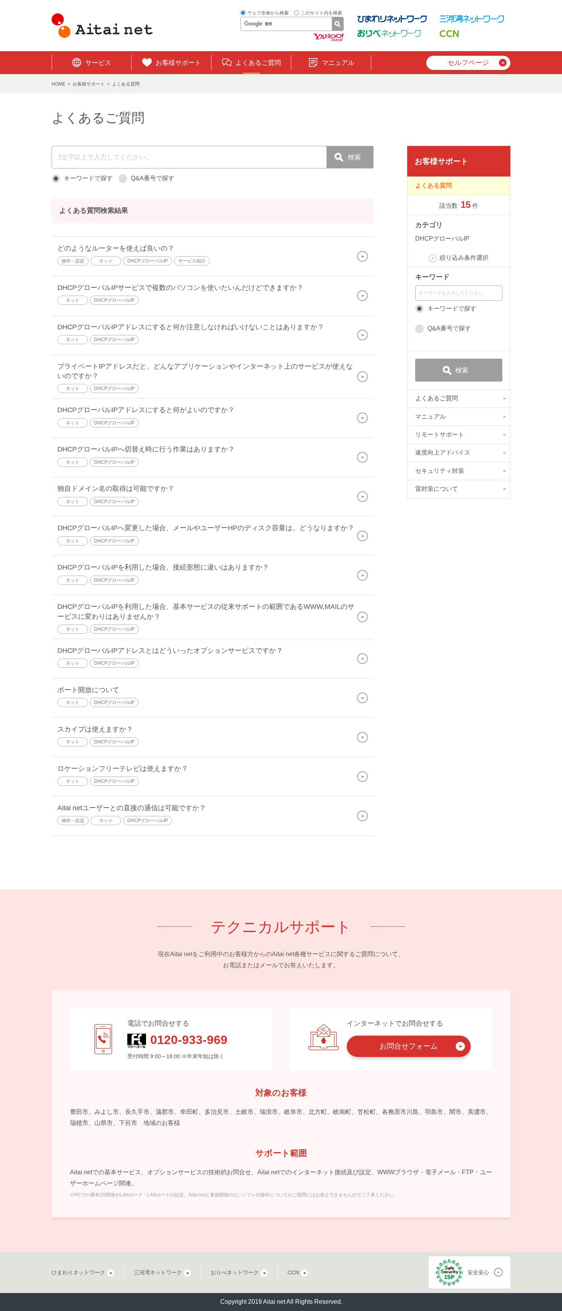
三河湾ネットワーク (158, 1272)
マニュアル (338, 62)
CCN (293, 1272)
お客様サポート (178, 62)
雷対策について (436, 489)
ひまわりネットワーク (78, 1272)
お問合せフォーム (409, 1046)
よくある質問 (433, 185)
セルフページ (468, 62)
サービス (98, 62)
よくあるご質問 (258, 62)
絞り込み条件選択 (464, 257)
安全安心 (478, 1272)
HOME (58, 84)
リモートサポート (439, 434)
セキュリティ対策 (439, 471)
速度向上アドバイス (442, 452)
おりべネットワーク (235, 1272)
